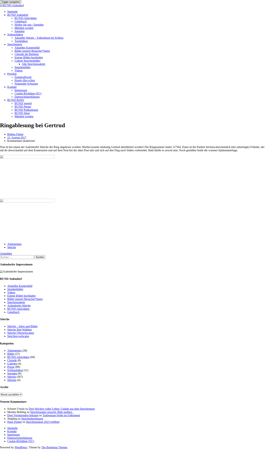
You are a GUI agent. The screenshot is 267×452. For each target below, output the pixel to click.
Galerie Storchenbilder (27, 60)
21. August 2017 (16, 137)
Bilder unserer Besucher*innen (32, 50)
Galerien (12, 363)
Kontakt (12, 86)
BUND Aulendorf (17, 14)
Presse (11, 366)
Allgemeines (14, 244)
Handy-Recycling (25, 80)
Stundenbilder (23, 67)
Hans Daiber (14, 421)
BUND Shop (22, 113)
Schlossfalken (15, 34)
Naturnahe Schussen (26, 83)
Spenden (20, 31)
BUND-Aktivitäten (26, 18)
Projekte (12, 73)
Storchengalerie (16, 302)
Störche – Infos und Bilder (22, 326)
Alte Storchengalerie (33, 64)
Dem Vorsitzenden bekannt (22, 415)
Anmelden (6, 253)
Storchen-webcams (18, 336)
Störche (11, 247)
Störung (11, 380)
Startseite (12, 11)
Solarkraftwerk (23, 77)
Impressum (21, 90)
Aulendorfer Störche (19, 305)
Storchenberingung (32, 418)
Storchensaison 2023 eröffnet (42, 421)
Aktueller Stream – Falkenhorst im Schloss (39, 37)
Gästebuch (21, 21)
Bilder (10, 353)
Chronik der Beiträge (27, 54)
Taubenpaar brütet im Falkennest (61, 415)
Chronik (12, 360)
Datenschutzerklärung (27, 96)
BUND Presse (23, 106)
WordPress (21, 447)
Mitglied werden (24, 27)
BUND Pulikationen (26, 109)
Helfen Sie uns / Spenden (29, 24)
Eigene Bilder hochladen (29, 57)
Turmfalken (21, 41)
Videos (19, 70)
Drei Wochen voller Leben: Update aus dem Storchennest (62, 408)
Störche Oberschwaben (20, 332)
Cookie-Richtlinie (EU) (28, 93)
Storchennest (14, 44)
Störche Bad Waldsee (19, 329)
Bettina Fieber (15, 134)
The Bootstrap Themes (54, 447)
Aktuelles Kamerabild (27, 47)
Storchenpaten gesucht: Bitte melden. (51, 412)
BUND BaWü (15, 100)
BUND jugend (23, 103)
